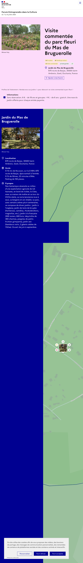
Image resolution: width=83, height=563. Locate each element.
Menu (80, 3)
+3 (72, 64)
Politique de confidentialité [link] (13, 557)
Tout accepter (57, 553)
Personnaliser (25, 553)
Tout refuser (41, 553)
